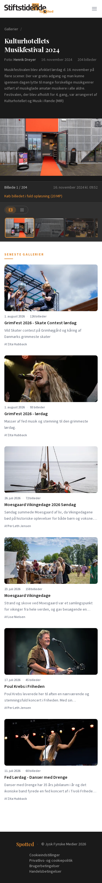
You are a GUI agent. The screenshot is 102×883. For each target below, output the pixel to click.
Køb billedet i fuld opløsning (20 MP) (33, 196)
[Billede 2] (49, 227)
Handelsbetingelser (45, 871)
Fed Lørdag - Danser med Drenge (35, 777)
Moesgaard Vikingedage (27, 596)
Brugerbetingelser (44, 866)
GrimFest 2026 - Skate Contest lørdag (40, 323)
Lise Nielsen (16, 617)
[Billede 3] (79, 227)
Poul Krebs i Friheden (24, 686)
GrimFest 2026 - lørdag (26, 414)
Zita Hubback (17, 344)
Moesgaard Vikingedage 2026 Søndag (40, 505)
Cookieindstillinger (44, 855)
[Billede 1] (19, 227)
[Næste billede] (94, 147)
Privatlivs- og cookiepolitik (51, 860)
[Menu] (94, 8)
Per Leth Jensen (19, 526)
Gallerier (11, 29)
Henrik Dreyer (25, 60)
